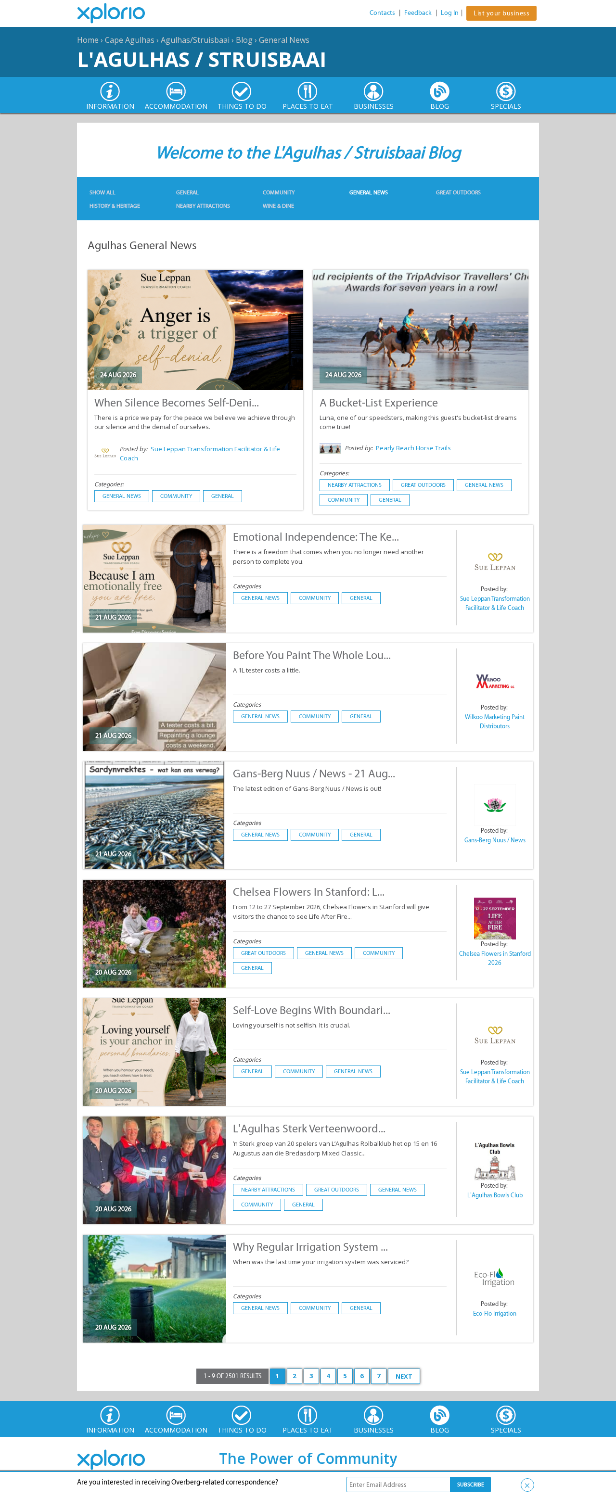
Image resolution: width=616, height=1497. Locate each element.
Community (279, 192)
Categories (247, 586)
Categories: (109, 484)
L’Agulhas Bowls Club (495, 1195)
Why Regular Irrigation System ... (310, 1247)
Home (88, 40)
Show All (103, 192)
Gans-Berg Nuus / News (495, 840)
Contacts (382, 13)
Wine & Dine (278, 206)
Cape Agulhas (129, 40)
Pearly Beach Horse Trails (413, 448)
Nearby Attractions (203, 206)
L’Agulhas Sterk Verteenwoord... (309, 1128)
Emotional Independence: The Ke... (316, 537)
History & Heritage (115, 206)
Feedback (418, 13)
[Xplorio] (118, 13)
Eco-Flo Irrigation (494, 1313)
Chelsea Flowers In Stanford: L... (309, 892)
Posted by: (134, 448)
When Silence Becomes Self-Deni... (176, 402)
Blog (244, 40)
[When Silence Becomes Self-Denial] (195, 345)
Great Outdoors (458, 192)
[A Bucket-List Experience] (420, 345)
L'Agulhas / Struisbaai (201, 59)
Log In (450, 13)
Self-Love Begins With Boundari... (311, 1010)
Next (404, 1376)
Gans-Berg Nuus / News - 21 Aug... (314, 773)
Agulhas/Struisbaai (195, 40)
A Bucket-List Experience (379, 402)
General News (284, 40)
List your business (501, 13)
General (187, 192)
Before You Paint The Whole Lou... (312, 655)
